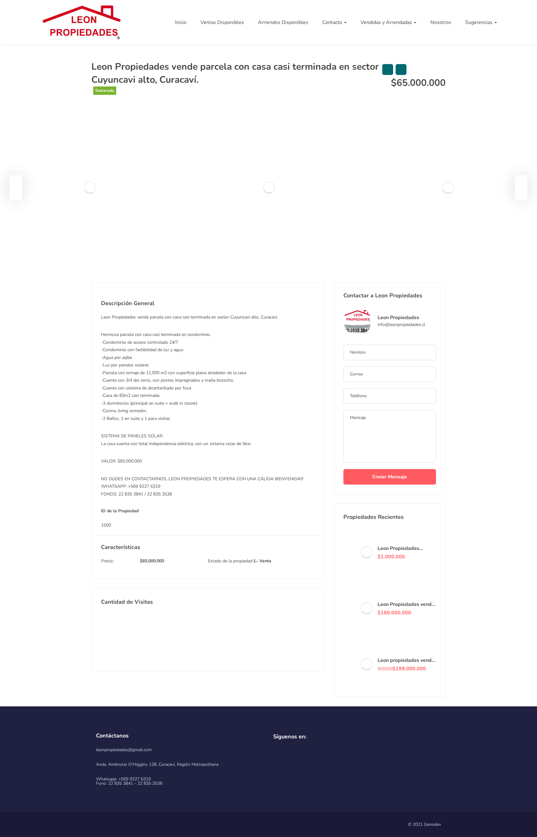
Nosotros (440, 22)
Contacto (332, 22)
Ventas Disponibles (222, 22)
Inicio (180, 22)
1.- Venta (262, 561)
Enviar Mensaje (389, 476)
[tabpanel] (89, 187)
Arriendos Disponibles (283, 22)
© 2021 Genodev (424, 824)
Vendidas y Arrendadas (386, 22)
